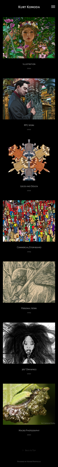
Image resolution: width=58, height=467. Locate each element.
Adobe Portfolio (34, 461)
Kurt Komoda (29, 6)
